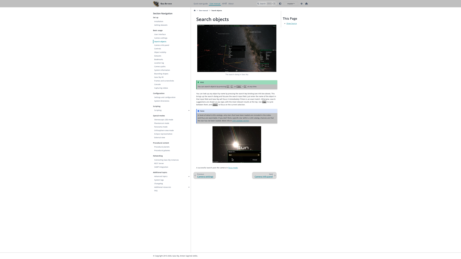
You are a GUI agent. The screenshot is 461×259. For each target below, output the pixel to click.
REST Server (159, 163)
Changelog (158, 183)
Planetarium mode (161, 123)
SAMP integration (161, 167)
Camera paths (160, 66)
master (290, 3)
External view (159, 137)
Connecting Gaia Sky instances (166, 160)
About (231, 3)
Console (157, 84)
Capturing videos (161, 88)
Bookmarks (158, 59)
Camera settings (160, 38)
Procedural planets (162, 147)
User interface (160, 34)
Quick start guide (201, 3)
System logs (159, 180)
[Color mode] (280, 4)
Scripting (157, 110)
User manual (215, 3)
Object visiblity (160, 52)
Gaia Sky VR (159, 77)
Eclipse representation (163, 134)
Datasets (157, 56)
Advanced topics (160, 176)
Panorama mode (160, 127)
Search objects (160, 42)
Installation (158, 21)
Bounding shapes (161, 74)
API (223, 3)
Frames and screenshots (164, 81)
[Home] (195, 10)
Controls (157, 49)
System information (162, 70)
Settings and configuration (165, 97)
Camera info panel (161, 45)
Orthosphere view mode (164, 130)
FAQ (156, 191)
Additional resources (162, 187)
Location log (159, 63)
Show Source (291, 23)
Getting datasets (160, 25)
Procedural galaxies (162, 150)
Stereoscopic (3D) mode (163, 120)
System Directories (161, 101)
